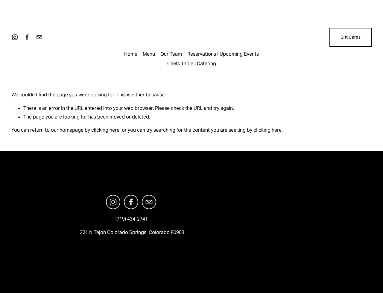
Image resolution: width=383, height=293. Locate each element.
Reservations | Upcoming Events (223, 54)
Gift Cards (351, 37)
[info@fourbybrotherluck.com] (39, 37)
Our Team (171, 54)
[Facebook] (27, 37)
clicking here (105, 130)
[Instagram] (14, 37)
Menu (149, 54)
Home (130, 54)
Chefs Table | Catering (191, 63)
